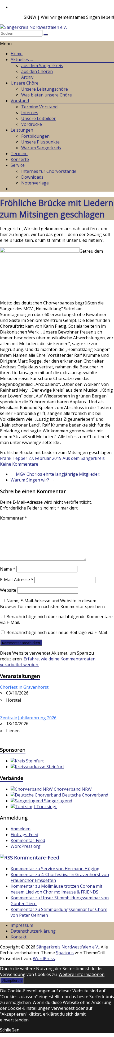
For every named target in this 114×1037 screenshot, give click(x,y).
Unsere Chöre (24, 83)
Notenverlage (35, 183)
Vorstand (20, 101)
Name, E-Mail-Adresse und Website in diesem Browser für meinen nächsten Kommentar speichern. (53, 603)
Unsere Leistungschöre (44, 89)
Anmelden (20, 829)
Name (7, 569)
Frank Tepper (13, 458)
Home (17, 54)
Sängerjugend (57, 801)
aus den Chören (37, 71)
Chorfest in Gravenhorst (24, 687)
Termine (19, 153)
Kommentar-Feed (28, 840)
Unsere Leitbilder (38, 118)
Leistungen (22, 130)
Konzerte (20, 159)
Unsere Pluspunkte (40, 142)
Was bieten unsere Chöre (46, 95)
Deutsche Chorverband (84, 795)
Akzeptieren (12, 980)
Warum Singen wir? (32, 480)
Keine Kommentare (19, 464)
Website (8, 590)
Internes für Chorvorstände (48, 171)
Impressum (22, 925)
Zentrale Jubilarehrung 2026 (28, 718)
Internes (29, 112)
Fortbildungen (35, 136)
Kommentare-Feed (36, 857)
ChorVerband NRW (72, 789)
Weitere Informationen (81, 974)
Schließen (9, 1030)
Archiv (27, 77)
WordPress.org (26, 846)
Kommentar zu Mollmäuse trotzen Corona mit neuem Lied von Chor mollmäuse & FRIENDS (56, 889)
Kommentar (13, 518)
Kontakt (19, 937)
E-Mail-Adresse (16, 579)
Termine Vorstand (39, 107)
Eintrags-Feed (24, 834)
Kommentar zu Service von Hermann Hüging (55, 869)
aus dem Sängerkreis (42, 65)
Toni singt (46, 806)
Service (18, 165)
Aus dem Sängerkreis (84, 458)
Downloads (32, 177)
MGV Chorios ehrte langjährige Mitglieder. (55, 474)
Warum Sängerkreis (41, 148)
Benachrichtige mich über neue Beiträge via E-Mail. (57, 632)
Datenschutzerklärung (33, 931)
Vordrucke (31, 124)
